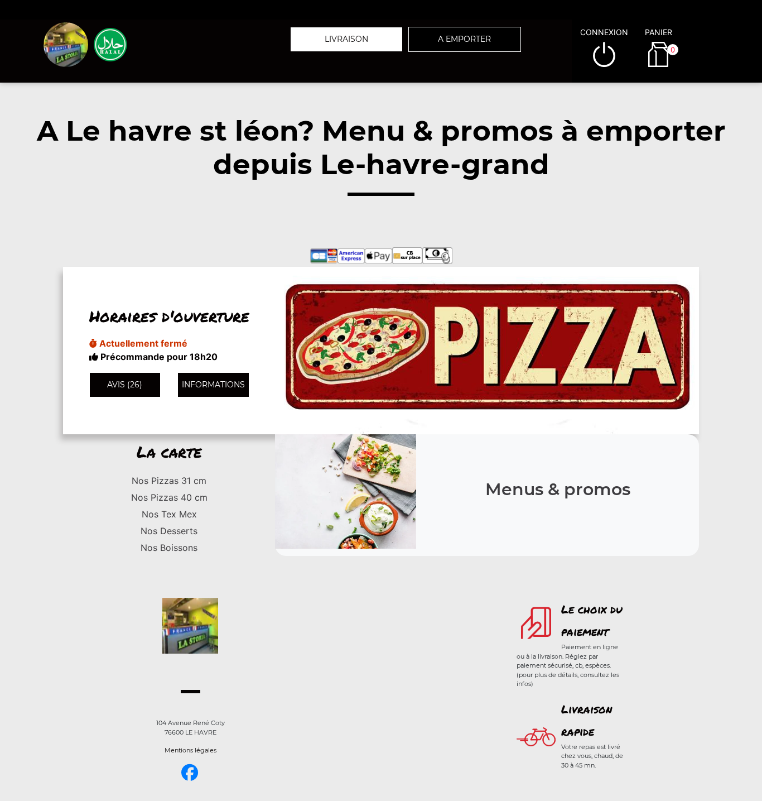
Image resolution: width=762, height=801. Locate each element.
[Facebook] (189, 772)
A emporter (464, 39)
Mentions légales (190, 750)
